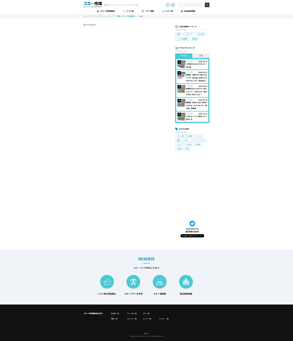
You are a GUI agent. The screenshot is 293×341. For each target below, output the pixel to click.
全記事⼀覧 (115, 313)
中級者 (198, 144)
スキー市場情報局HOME (93, 313)
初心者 (201, 34)
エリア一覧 (147, 319)
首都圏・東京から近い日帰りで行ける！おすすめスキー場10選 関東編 (196, 105)
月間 (201, 56)
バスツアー (189, 34)
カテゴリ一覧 (132, 319)
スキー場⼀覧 (132, 313)
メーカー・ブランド (198, 140)
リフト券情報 (182, 39)
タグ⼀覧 (146, 313)
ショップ (180, 144)
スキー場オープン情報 (184, 136)
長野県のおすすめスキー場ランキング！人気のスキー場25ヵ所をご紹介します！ (196, 91)
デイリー (183, 56)
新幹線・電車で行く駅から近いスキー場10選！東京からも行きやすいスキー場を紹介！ (196, 78)
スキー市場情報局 (107, 11)
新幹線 (194, 39)
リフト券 (130, 11)
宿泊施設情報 (189, 11)
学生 (187, 149)
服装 (178, 34)
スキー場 (169, 11)
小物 (185, 140)
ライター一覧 (164, 319)
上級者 (179, 149)
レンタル (199, 136)
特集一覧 (114, 319)
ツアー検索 (149, 11)
